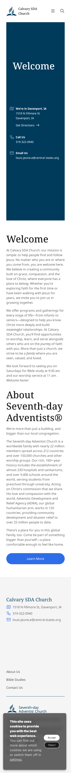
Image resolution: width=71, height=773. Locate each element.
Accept (52, 737)
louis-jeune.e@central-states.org (37, 158)
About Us (13, 672)
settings (16, 760)
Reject (51, 744)
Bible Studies (16, 679)
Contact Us (14, 687)
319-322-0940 (25, 142)
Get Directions (25, 125)
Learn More (35, 559)
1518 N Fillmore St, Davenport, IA (37, 607)
